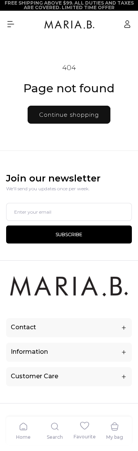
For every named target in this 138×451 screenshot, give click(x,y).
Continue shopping (69, 114)
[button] (10, 24)
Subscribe (69, 234)
